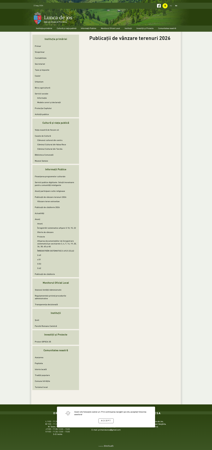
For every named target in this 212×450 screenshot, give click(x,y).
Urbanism (39, 81)
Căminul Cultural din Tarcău (49, 149)
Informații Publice (55, 169)
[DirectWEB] (106, 446)
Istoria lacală (41, 369)
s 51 (39, 259)
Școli (37, 320)
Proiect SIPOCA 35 (43, 341)
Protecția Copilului (43, 108)
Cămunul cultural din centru (49, 140)
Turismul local (41, 387)
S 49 (39, 255)
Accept (106, 421)
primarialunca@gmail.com (109, 430)
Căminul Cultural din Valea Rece (51, 144)
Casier (38, 76)
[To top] (206, 445)
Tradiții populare (42, 375)
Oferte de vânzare (45, 232)
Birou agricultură (42, 87)
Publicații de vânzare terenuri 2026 (50, 197)
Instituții (56, 312)
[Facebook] (159, 5)
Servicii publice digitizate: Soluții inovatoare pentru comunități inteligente (54, 183)
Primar (38, 46)
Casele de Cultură (43, 136)
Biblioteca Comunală (44, 155)
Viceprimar (40, 52)
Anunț (37, 219)
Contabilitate (40, 58)
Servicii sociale (41, 93)
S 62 (39, 268)
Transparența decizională (46, 304)
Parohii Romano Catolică (46, 326)
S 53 (39, 264)
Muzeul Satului (41, 161)
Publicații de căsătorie (45, 274)
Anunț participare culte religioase (50, 191)
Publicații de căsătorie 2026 (47, 207)
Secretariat (40, 64)
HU (171, 6)
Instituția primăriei (56, 38)
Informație (42, 98)
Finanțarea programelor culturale (50, 176)
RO (176, 6)
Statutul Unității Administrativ (48, 290)
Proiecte (41, 236)
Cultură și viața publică (55, 122)
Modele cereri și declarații (49, 102)
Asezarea (39, 357)
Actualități (39, 213)
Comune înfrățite (42, 381)
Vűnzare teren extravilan (48, 201)
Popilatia (39, 363)
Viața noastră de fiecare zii (47, 130)
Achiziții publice (42, 114)
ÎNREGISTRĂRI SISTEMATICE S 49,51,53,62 (55, 251)
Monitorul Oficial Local (56, 282)
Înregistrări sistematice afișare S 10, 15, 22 (56, 228)
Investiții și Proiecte (55, 334)
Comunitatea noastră (56, 350)
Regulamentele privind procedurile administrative (50, 297)
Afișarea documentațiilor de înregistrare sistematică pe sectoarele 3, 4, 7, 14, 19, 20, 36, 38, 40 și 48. (56, 244)
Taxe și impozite (42, 70)
